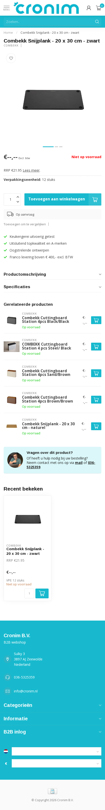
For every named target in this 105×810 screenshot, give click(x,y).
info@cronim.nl (26, 691)
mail (79, 462)
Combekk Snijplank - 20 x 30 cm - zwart (50, 32)
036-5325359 (24, 677)
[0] (98, 8)
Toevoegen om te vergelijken (25, 224)
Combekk (11, 45)
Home (8, 32)
